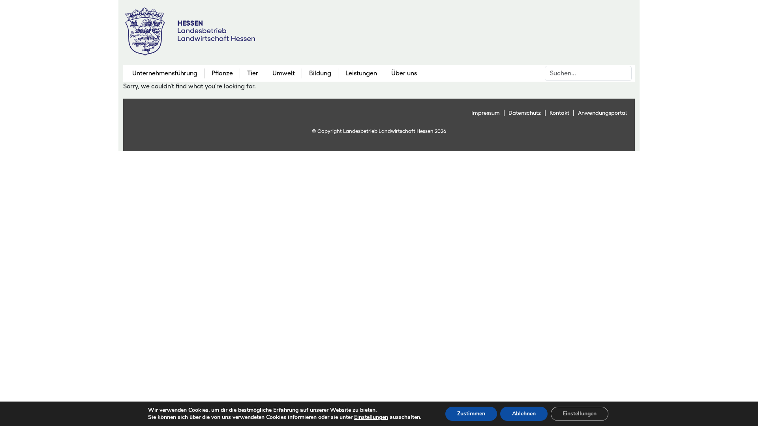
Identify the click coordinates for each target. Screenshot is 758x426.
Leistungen (361, 73)
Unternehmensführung (164, 73)
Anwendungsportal (602, 113)
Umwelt (283, 73)
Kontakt (559, 113)
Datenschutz (524, 113)
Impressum (485, 113)
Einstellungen (371, 417)
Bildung (320, 73)
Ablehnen (524, 413)
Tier (252, 73)
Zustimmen (471, 413)
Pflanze (222, 73)
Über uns (404, 73)
